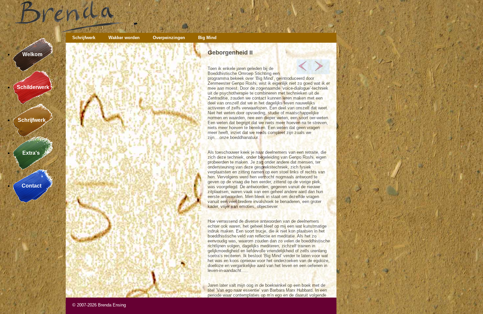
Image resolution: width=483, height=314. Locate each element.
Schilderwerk (33, 87)
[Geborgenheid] (319, 69)
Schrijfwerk (33, 120)
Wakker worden (124, 37)
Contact (33, 186)
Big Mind (207, 37)
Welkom (33, 54)
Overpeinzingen (169, 37)
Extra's (33, 153)
